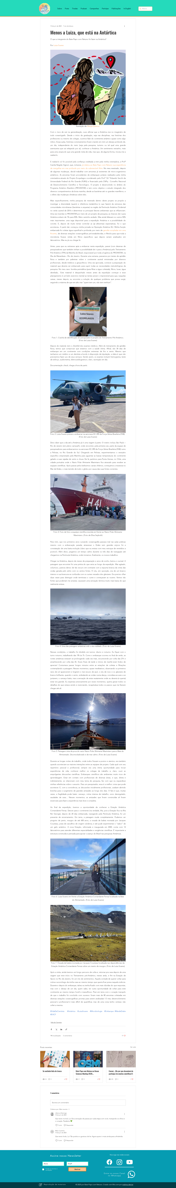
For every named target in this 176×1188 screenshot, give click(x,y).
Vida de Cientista (56, 1022)
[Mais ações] (124, 26)
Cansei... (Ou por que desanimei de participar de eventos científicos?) (121, 1072)
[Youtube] (129, 1162)
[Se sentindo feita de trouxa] (55, 1059)
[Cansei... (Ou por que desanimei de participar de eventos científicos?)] (121, 1059)
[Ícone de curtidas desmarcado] (56, 1125)
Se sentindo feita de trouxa (52, 1071)
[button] (59, 8)
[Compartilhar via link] (66, 1029)
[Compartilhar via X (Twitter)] (56, 1029)
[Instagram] (119, 1162)
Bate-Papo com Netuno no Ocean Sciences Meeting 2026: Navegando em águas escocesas (87, 1072)
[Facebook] (109, 1162)
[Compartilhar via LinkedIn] (61, 1029)
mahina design (127, 1185)
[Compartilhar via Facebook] (51, 1029)
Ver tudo (133, 1047)
